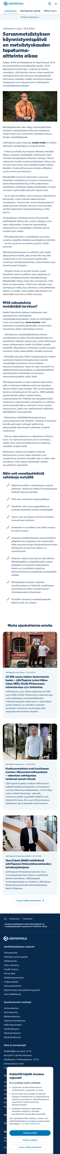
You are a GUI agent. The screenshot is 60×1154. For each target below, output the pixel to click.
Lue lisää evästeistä (30, 1123)
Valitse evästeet (30, 1140)
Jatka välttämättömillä (30, 1147)
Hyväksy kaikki (30, 1133)
